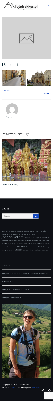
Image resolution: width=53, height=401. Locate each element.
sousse (47, 243)
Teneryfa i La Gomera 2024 (12, 297)
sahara (4, 244)
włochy (11, 253)
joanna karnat (13, 237)
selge (9, 243)
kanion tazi (45, 237)
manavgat (21, 240)
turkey (4, 250)
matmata (28, 240)
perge (47, 240)
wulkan (4, 253)
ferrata (43, 231)
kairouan (27, 237)
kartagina (5, 240)
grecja (9, 234)
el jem (38, 231)
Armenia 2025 (7, 266)
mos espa (42, 240)
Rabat (47, 94)
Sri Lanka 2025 (10, 184)
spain (4, 247)
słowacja (21, 247)
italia (33, 234)
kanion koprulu (36, 237)
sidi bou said (32, 243)
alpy (3, 231)
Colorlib (13, 387)
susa (14, 247)
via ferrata (17, 250)
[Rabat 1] (26, 38)
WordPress (36, 387)
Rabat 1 (10, 64)
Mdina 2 (6, 91)
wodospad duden (28, 250)
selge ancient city (17, 243)
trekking (40, 246)
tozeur (33, 247)
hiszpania (16, 234)
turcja (47, 247)
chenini (32, 231)
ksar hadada (13, 240)
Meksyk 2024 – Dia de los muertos (16, 289)
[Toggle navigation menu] (48, 5)
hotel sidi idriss (25, 234)
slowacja (40, 244)
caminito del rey (11, 231)
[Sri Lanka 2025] (26, 160)
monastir (35, 240)
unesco (9, 250)
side (25, 243)
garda (4, 234)
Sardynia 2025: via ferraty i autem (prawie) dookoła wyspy (25, 274)
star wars (9, 247)
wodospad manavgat (41, 250)
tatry (28, 247)
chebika (26, 231)
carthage (20, 231)
